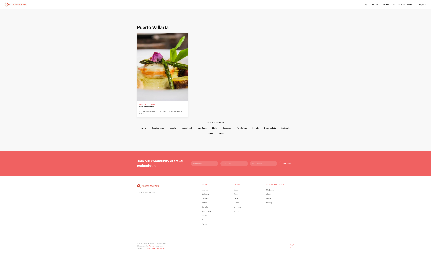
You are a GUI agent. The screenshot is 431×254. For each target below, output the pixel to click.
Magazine (423, 4)
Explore (386, 4)
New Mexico (206, 211)
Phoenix (255, 128)
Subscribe (287, 163)
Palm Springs (242, 128)
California (205, 194)
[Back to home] (15, 4)
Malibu (214, 128)
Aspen (144, 128)
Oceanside (227, 128)
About (268, 194)
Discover (375, 4)
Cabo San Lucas (158, 128)
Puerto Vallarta (270, 128)
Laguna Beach (186, 128)
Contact (269, 198)
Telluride (210, 133)
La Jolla (173, 128)
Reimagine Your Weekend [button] (403, 4)
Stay (365, 4)
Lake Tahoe (202, 128)
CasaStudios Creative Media (156, 248)
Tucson (221, 133)
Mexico (204, 224)
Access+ (152, 246)
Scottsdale (285, 128)
